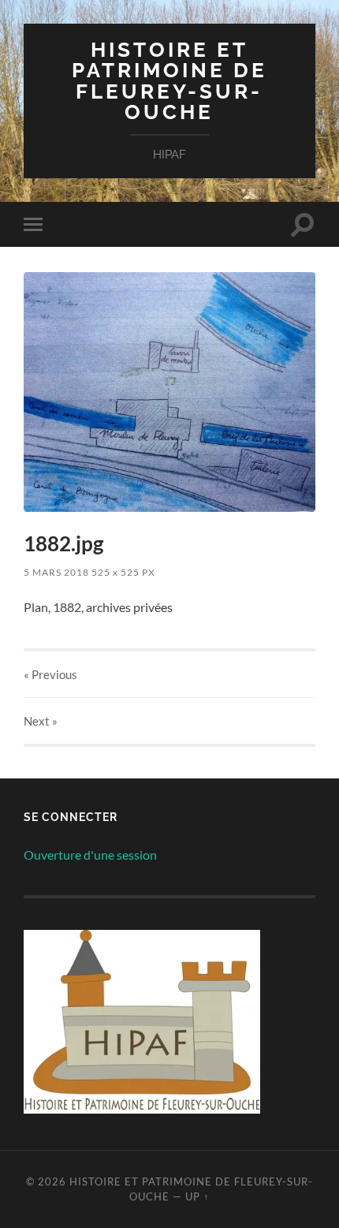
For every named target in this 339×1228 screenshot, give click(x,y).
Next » (41, 721)
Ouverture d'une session (90, 854)
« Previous (50, 674)
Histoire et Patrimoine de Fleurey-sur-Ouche (169, 80)
